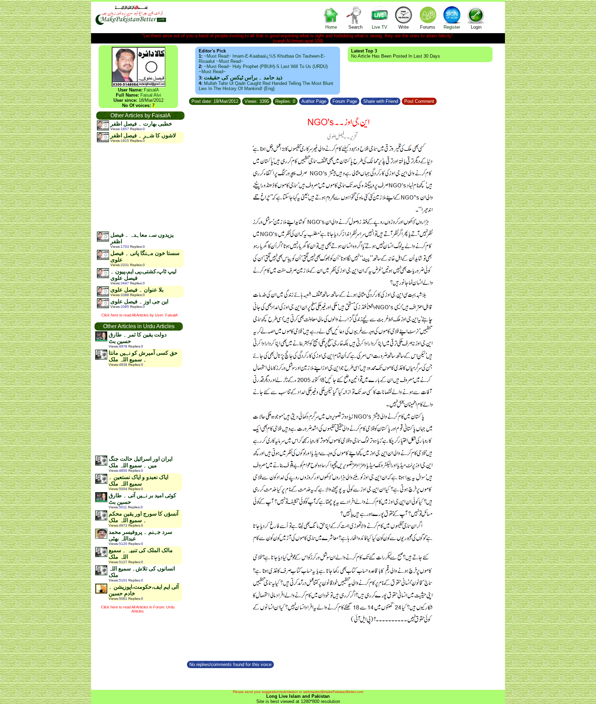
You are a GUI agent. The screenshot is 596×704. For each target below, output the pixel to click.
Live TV (379, 27)
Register (452, 27)
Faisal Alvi (150, 95)
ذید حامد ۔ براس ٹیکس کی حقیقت (243, 77)
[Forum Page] (360, 100)
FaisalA (151, 89)
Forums (427, 27)
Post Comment (419, 101)
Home (331, 27)
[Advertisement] (140, 187)
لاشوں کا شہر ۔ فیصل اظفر (143, 135)
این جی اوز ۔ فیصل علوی (139, 301)
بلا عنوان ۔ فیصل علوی (136, 290)
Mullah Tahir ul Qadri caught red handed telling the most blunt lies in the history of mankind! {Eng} (266, 86)
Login (476, 27)
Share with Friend (380, 101)
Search (355, 27)
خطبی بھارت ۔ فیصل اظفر (141, 124)
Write (403, 27)
